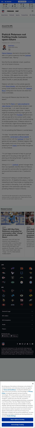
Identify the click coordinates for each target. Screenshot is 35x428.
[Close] (33, 384)
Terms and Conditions (10, 389)
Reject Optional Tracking (17, 419)
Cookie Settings (11, 416)
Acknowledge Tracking (17, 424)
